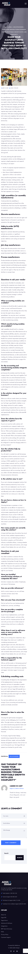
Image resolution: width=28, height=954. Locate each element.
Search (6, 853)
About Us (3, 915)
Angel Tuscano (14, 88)
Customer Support (6, 937)
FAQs (2, 932)
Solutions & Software (6, 923)
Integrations (4, 926)
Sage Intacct (4, 920)
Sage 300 (3, 917)
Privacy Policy (4, 934)
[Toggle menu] (26, 3)
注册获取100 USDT (16, 786)
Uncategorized (14, 756)
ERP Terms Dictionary (6, 929)
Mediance (17, 945)
